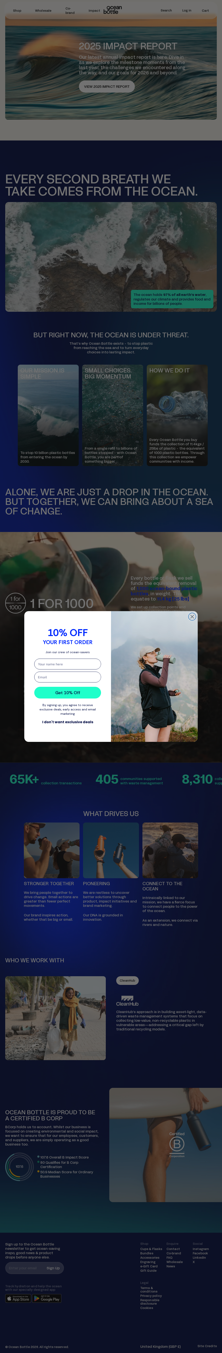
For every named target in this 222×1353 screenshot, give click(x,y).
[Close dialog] (192, 616)
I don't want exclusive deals (67, 722)
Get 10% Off (67, 692)
